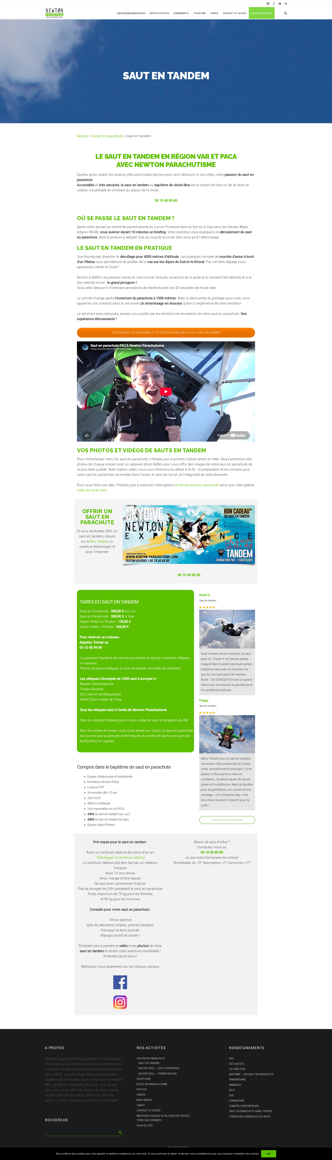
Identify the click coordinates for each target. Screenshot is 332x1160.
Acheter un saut (262, 13)
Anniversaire (237, 1079)
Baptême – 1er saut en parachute (251, 1074)
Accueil (82, 136)
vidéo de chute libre (92, 490)
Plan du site (145, 1125)
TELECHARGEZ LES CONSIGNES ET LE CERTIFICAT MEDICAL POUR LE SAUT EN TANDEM (166, 332)
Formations (237, 1100)
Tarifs (214, 13)
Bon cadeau (144, 1100)
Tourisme (199, 13)
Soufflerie (144, 1078)
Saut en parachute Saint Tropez (250, 1111)
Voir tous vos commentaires (227, 820)
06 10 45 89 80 (91, 647)
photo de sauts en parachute (197, 485)
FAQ (231, 1058)
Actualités (236, 1063)
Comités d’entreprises (244, 1105)
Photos (142, 1089)
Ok (268, 1153)
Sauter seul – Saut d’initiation (158, 1068)
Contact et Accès (234, 13)
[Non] (327, 1154)
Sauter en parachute (131, 13)
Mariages (235, 1084)
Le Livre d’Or (237, 1069)
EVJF (232, 1090)
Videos (141, 1094)
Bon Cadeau (99, 541)
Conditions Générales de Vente (249, 1116)
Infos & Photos (159, 13)
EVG (231, 1095)
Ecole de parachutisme (152, 1084)
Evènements (181, 13)
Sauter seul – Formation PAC (157, 1073)
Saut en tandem (207, 600)
